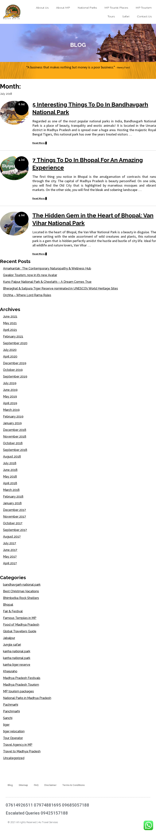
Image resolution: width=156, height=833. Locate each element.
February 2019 (13, 416)
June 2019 (10, 390)
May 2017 (10, 556)
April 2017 (10, 563)
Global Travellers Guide (19, 631)
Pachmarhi (10, 704)
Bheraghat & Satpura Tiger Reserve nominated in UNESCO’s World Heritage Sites (60, 288)
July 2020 (10, 350)
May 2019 (10, 396)
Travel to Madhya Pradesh (22, 751)
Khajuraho (10, 671)
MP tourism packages (18, 691)
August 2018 (12, 456)
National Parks (87, 7)
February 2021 (13, 336)
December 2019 (14, 363)
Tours (111, 16)
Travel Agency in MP (17, 744)
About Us (42, 7)
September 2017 (15, 530)
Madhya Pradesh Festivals (21, 678)
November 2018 (14, 436)
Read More (38, 143)
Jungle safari (12, 644)
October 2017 (12, 523)
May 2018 (10, 476)
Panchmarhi (11, 711)
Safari (125, 16)
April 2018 (10, 483)
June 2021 (10, 316)
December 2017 (14, 510)
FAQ (36, 785)
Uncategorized (13, 758)
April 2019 (10, 403)
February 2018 (13, 496)
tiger (6, 724)
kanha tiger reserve (16, 664)
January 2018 (12, 503)
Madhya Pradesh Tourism (21, 684)
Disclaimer (50, 785)
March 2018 (11, 490)
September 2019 (15, 376)
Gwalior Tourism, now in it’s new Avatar (30, 275)
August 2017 (12, 536)
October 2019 (13, 370)
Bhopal (8, 604)
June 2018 (10, 470)
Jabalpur (9, 638)
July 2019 (9, 383)
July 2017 (9, 543)
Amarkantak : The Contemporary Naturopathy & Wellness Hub (47, 268)
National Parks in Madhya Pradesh (27, 698)
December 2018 (14, 430)
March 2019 (11, 410)
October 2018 (13, 443)
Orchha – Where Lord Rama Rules (27, 295)
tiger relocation (14, 731)
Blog (10, 785)
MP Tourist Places (116, 7)
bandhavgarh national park (22, 584)
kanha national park (16, 651)
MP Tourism (144, 7)
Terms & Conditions (73, 785)
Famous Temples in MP (19, 618)
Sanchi (7, 718)
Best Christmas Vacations (21, 591)
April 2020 (10, 356)
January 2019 (12, 423)
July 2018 (9, 463)
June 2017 (10, 550)
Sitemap (23, 785)
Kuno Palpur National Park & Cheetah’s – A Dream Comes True (47, 282)
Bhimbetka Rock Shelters (21, 598)
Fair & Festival (13, 611)
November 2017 (14, 516)
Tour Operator (13, 738)
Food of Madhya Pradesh (21, 624)
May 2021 (10, 323)
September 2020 (15, 343)
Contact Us (144, 16)
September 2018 (15, 450)
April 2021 (10, 330)
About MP (63, 7)
